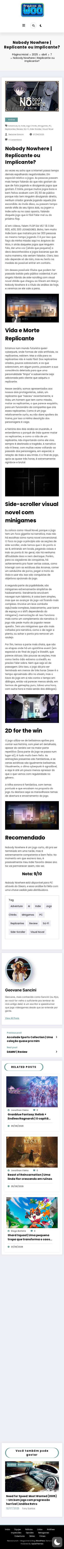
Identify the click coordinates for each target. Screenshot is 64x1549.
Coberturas (20, 1536)
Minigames (43, 126)
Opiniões (30, 1532)
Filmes (42, 1536)
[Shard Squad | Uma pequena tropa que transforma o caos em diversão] (32, 1212)
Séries (32, 1536)
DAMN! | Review (17, 1052)
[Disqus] (32, 1304)
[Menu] (23, 25)
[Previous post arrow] (56, 1037)
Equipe (18, 1529)
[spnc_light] (41, 25)
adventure (12, 126)
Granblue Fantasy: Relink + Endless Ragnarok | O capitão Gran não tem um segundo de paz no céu (29, 1116)
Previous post (14, 1033)
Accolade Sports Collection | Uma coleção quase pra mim (30, 1039)
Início (7, 1529)
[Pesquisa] (33, 25)
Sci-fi (26, 129)
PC (50, 126)
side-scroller (35, 129)
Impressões (16, 1532)
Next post (12, 1047)
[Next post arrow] (56, 1052)
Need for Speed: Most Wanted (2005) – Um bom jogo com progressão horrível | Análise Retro (31, 1500)
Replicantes (10, 129)
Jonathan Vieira (20, 1110)
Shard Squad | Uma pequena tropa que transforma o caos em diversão (29, 1237)
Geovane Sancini (16, 134)
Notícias (29, 1529)
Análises (51, 1529)
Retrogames (25, 1464)
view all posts (12, 1018)
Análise (11, 119)
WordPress (40, 1541)
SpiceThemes (37, 1543)
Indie (23, 126)
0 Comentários (15, 140)
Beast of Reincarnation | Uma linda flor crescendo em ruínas (30, 1177)
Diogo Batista (18, 1230)
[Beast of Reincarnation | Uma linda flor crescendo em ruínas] (32, 1151)
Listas (39, 1529)
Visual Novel (47, 129)
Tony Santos (28, 1508)
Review (20, 129)
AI (19, 126)
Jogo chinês (31, 126)
